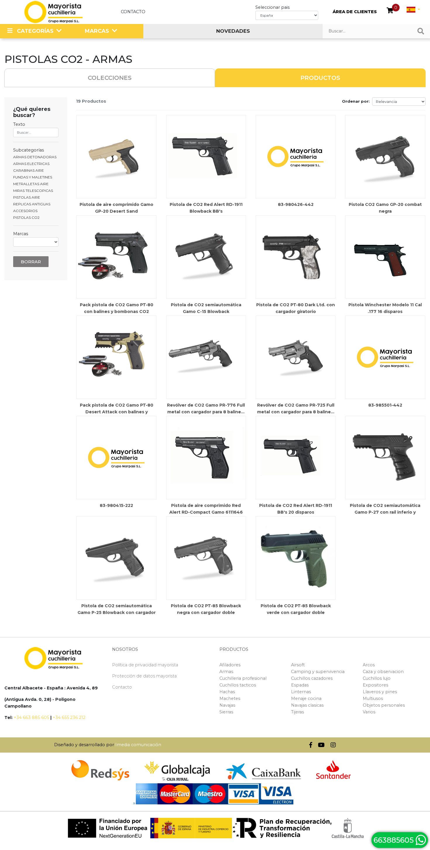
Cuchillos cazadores (312, 678)
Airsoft (298, 664)
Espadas (300, 685)
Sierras (226, 712)
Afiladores (229, 664)
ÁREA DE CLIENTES (355, 11)
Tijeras (297, 712)
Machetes (229, 698)
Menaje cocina (306, 698)
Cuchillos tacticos (237, 685)
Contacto (133, 11)
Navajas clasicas (307, 705)
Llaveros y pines (380, 691)
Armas (226, 671)
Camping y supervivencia (318, 671)
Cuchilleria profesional (242, 678)
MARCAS (97, 31)
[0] (390, 11)
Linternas (301, 691)
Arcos (369, 664)
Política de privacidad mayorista (145, 664)
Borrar (31, 261)
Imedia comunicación (138, 744)
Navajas (227, 705)
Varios (369, 712)
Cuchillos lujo (377, 678)
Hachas (227, 691)
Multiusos (373, 698)
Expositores (375, 685)
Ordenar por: (356, 101)
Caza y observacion (383, 671)
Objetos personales (384, 705)
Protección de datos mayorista (144, 676)
